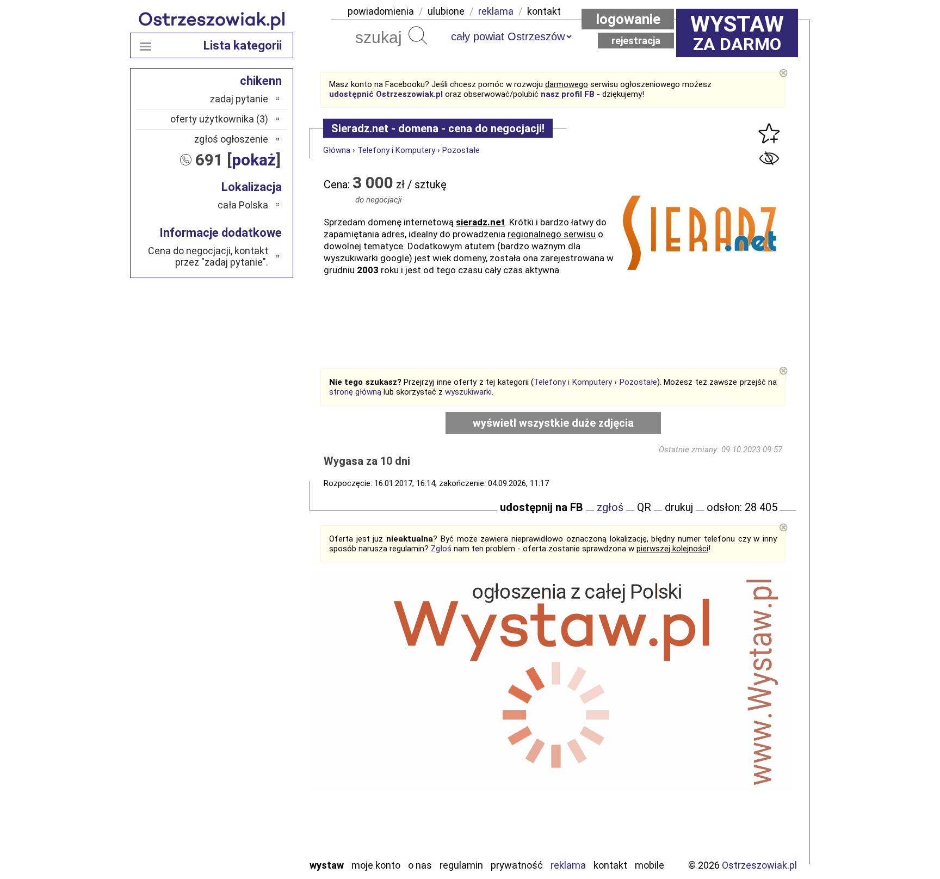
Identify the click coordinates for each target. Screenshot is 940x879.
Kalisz (256, 717)
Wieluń (255, 820)
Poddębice (247, 761)
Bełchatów (247, 673)
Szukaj (417, 35)
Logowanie (628, 19)
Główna (336, 150)
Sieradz (253, 776)
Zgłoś (441, 549)
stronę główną (355, 392)
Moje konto (375, 865)
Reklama (568, 865)
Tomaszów (247, 790)
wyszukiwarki (468, 392)
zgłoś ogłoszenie (231, 139)
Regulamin (461, 865)
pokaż (254, 159)
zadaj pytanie (239, 99)
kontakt (544, 11)
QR (644, 507)
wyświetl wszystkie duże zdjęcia (553, 422)
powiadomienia (381, 11)
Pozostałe (461, 150)
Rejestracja (635, 40)
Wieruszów (247, 834)
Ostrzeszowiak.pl (759, 865)
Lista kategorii (242, 45)
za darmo (737, 32)
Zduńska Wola (241, 849)
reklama (496, 11)
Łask (259, 688)
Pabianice (249, 732)
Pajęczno (250, 746)
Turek (257, 805)
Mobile (649, 865)
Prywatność (517, 865)
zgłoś (610, 507)
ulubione (446, 11)
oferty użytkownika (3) (219, 119)
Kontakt (610, 865)
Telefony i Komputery (396, 150)
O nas (420, 865)
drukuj (679, 507)
